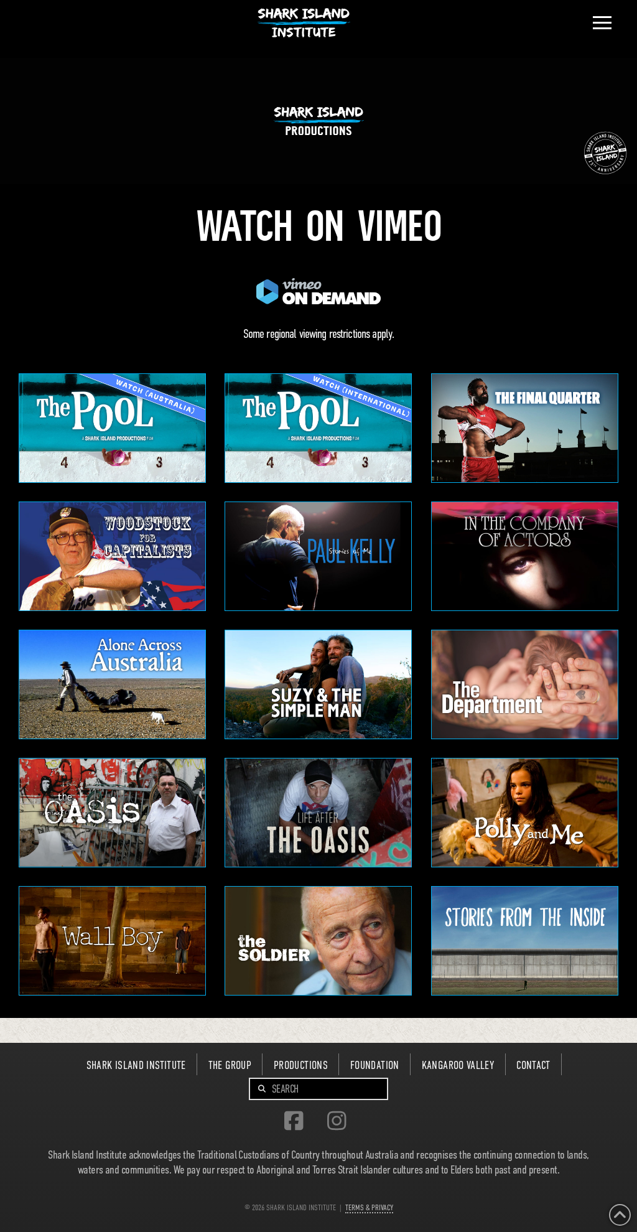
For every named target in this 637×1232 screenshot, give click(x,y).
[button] (602, 23)
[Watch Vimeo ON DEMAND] (112, 428)
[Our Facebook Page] (297, 1121)
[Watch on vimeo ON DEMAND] (112, 812)
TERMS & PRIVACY (369, 1207)
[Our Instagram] (340, 1121)
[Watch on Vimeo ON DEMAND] (525, 941)
